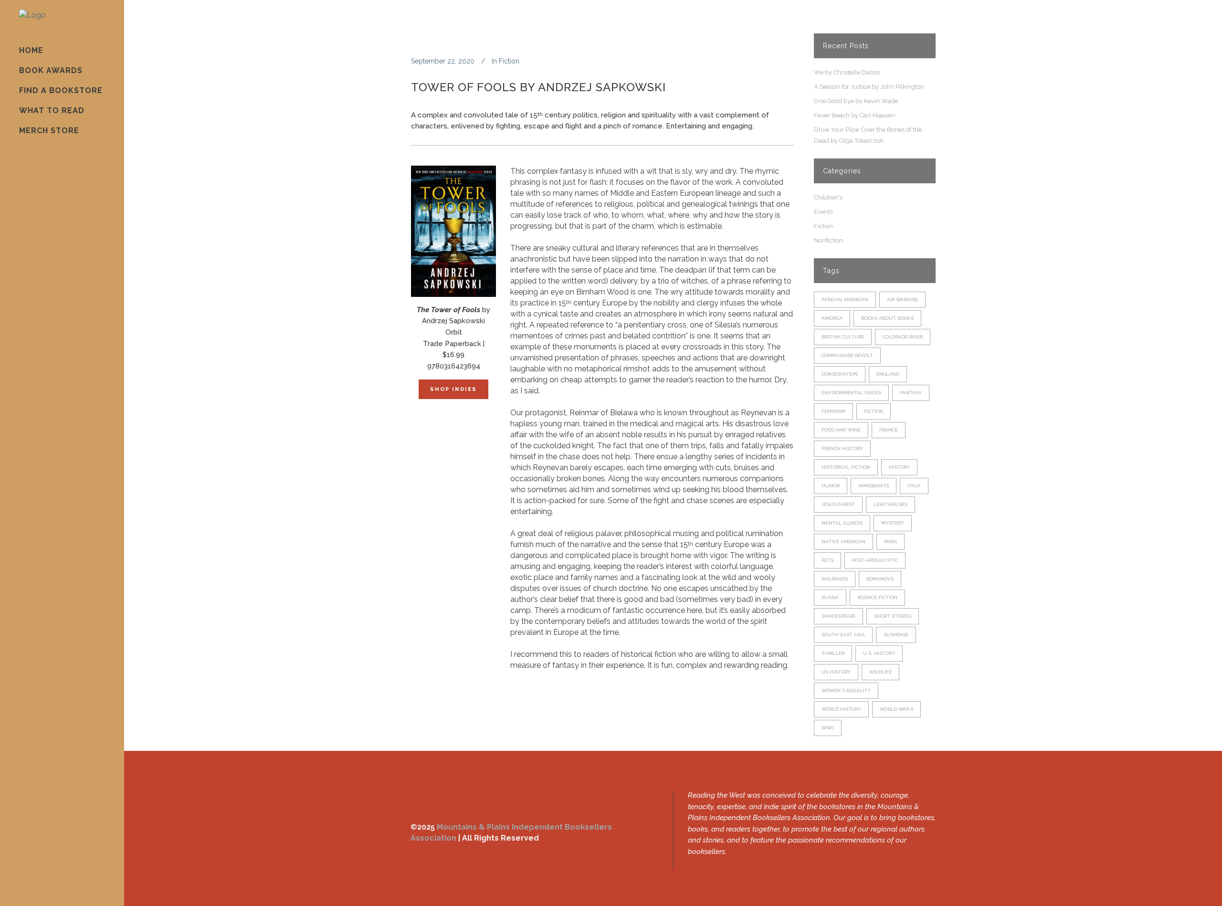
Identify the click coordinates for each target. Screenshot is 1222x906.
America (832, 318)
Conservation (840, 374)
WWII (828, 727)
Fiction (509, 61)
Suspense (896, 634)
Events (823, 211)
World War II (896, 709)
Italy (914, 485)
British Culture (843, 336)
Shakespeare (838, 616)
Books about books (887, 318)
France (888, 429)
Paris (890, 541)
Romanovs (880, 578)
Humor (831, 485)
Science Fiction (877, 597)
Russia (830, 597)
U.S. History (879, 653)
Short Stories (892, 616)
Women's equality (846, 690)
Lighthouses (890, 504)
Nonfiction (828, 240)
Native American (843, 541)
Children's (828, 197)
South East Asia (843, 634)
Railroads (835, 578)
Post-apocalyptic (875, 560)
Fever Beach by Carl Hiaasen (854, 115)
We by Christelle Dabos (847, 72)
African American (845, 299)
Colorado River (903, 336)
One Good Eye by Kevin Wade (856, 101)
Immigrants (873, 485)
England (887, 374)
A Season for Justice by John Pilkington (869, 86)
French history (842, 448)
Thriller (833, 653)
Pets (827, 560)
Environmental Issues (851, 392)
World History (841, 709)
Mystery (892, 523)
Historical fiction (846, 467)
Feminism (833, 411)
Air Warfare (902, 299)
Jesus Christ (838, 504)
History (899, 467)
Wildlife (880, 671)
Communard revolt (847, 355)
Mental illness (842, 523)
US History (836, 671)
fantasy (911, 392)
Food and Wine (841, 429)
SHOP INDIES (453, 389)
